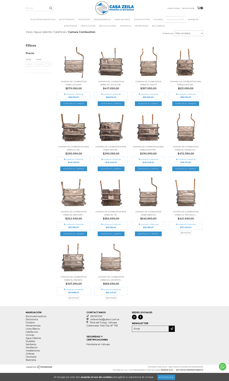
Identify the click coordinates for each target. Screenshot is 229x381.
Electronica (67, 19)
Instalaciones (107, 26)
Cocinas (158, 19)
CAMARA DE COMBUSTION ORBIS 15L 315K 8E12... (74, 278)
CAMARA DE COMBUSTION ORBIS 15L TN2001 (148, 83)
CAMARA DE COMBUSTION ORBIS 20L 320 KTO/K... (111, 83)
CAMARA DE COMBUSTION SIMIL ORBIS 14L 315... (73, 148)
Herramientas (102, 19)
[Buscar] (51, 8)
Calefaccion (142, 19)
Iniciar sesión (188, 8)
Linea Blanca (122, 19)
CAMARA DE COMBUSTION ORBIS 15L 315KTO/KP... (74, 213)
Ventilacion (88, 26)
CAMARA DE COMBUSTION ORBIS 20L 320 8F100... (111, 278)
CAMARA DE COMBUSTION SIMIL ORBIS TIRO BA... (111, 148)
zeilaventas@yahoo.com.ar (104, 319)
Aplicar (49, 64)
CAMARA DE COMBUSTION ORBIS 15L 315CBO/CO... (186, 148)
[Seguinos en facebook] (140, 317)
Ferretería (141, 26)
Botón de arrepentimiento (189, 370)
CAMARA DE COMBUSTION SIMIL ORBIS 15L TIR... (111, 213)
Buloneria (158, 26)
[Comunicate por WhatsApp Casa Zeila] (222, 366)
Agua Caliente (175, 19)
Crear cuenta (173, 8)
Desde (28, 59)
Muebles (193, 19)
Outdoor (84, 19)
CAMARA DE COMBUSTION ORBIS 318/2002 (148, 213)
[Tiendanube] (39, 368)
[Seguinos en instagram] (134, 317)
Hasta (38, 59)
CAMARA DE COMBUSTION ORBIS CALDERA (74, 83)
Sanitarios (70, 26)
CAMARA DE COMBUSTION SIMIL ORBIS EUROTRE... (185, 83)
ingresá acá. (167, 370)
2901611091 (96, 316)
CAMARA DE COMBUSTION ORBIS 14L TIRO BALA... (186, 213)
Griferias (125, 26)
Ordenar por (168, 33)
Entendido (166, 377)
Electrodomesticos (43, 19)
